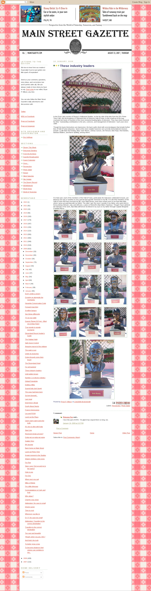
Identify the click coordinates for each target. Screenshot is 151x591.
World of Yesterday (30, 192)
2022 (25, 202)
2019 (25, 213)
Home (92, 433)
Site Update (27, 179)
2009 (25, 249)
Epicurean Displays (30, 150)
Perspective (116, 406)
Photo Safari (125, 406)
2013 (25, 234)
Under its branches (32, 354)
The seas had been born (34, 392)
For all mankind (30, 367)
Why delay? (29, 496)
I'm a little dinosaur (31, 486)
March (27, 284)
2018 (25, 216)
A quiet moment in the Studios (35, 455)
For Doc (28, 476)
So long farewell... (31, 395)
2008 (25, 558)
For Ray (28, 462)
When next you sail (32, 479)
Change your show (32, 500)
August (28, 266)
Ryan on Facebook (28, 121)
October (28, 259)
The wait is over (30, 350)
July (27, 269)
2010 (25, 245)
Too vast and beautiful (33, 533)
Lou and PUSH (30, 413)
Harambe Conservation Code (35, 303)
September (29, 262)
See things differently (32, 314)
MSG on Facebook (28, 116)
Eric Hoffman (27, 137)
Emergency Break (31, 403)
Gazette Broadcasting (31, 157)
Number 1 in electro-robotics (35, 378)
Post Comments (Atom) (71, 437)
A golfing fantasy (31, 310)
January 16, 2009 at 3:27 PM (73, 423)
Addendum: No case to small (35, 503)
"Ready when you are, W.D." (35, 537)
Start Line (28, 430)
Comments (28, 577)
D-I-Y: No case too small (33, 518)
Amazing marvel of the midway (36, 346)
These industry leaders (33, 370)
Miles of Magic (30, 483)
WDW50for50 (28, 185)
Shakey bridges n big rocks (35, 459)
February (28, 287)
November (29, 255)
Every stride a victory (32, 294)
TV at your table (30, 318)
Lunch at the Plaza (31, 417)
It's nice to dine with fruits (34, 426)
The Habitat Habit (31, 339)
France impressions (32, 410)
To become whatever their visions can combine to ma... (34, 550)
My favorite (29, 444)
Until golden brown (31, 374)
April (27, 280)
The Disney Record (30, 182)
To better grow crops (32, 544)
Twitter (23, 111)
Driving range (30, 507)
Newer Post (57, 433)
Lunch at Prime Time (32, 452)
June (27, 273)
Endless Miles (30, 385)
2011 (25, 241)
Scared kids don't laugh (33, 388)
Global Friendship (31, 381)
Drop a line (30, 89)
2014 (25, 231)
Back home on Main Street (34, 448)
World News (27, 189)
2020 (25, 209)
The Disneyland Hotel (32, 363)
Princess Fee (68, 417)
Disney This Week (29, 147)
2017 (25, 220)
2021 (25, 206)
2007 (25, 562)
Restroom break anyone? (34, 434)
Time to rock (29, 510)
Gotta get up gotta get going (35, 437)
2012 (25, 238)
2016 (25, 223)
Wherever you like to (32, 514)
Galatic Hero (29, 441)
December (29, 251)
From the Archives (29, 154)
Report (25, 173)
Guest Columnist (29, 160)
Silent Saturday (28, 176)
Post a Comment (62, 428)
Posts (26, 572)
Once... (25, 163)
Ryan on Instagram (28, 126)
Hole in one (29, 472)
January (28, 291)
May (27, 277)
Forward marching (31, 307)
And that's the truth (31, 540)
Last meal (28, 399)
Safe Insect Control (32, 343)
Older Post (126, 433)
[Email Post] (113, 402)
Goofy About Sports (32, 406)
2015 (25, 227)
